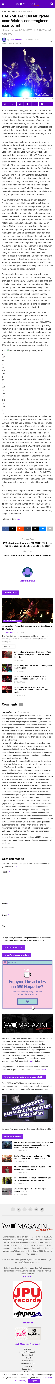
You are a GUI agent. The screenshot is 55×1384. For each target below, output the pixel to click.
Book (19, 519)
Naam (5, 903)
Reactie (6, 872)
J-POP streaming (28, 1364)
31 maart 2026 (20, 682)
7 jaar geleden (25, 712)
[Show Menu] (3, 4)
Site (3, 926)
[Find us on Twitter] (19, 1210)
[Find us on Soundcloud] (36, 1209)
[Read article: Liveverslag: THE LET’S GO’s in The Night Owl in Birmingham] (7, 668)
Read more (9, 646)
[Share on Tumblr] (27, 104)
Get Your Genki (28, 1355)
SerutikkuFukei (16, 40)
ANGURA (27, 1349)
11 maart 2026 (20, 695)
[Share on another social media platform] (49, 104)
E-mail (5, 915)
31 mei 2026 (19, 660)
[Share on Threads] (34, 104)
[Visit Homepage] (27, 3)
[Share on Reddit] (20, 104)
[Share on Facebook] (5, 104)
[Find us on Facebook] (13, 1209)
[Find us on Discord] (42, 1210)
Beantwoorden (9, 847)
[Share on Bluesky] (42, 104)
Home (4, 11)
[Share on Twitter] (12, 104)
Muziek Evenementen (25, 11)
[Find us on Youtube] (30, 1209)
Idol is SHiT (27, 1358)
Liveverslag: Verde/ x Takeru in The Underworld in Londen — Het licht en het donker (31, 689)
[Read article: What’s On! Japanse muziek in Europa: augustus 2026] (7, 1191)
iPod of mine (27, 1361)
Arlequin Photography (27, 1352)
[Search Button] (52, 4)
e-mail (43, 1070)
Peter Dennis (8, 632)
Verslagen (11, 11)
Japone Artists (28, 1369)
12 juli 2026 (19, 632)
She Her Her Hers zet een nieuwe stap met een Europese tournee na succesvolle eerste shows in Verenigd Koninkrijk (33, 1145)
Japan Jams (28, 1366)
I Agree (33, 1381)
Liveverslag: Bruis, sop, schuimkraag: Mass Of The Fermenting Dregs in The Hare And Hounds (32, 654)
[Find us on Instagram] (25, 1209)
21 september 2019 (33, 40)
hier (30, 1061)
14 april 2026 (19, 671)
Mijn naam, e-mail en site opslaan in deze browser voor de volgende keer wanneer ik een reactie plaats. (27, 939)
